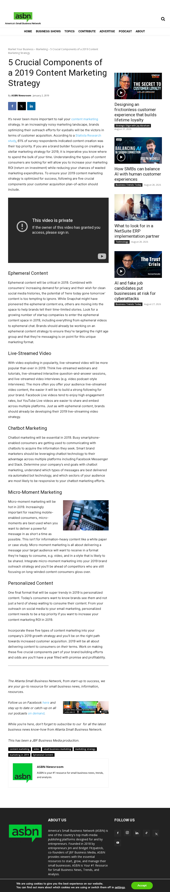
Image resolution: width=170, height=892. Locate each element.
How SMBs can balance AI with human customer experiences (137, 174)
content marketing (84, 119)
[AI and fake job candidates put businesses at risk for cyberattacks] (138, 264)
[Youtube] (117, 843)
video (36, 749)
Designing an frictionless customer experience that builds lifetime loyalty (135, 112)
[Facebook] (12, 106)
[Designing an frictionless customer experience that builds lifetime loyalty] (138, 86)
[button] (163, 19)
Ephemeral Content (43, 754)
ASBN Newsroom (21, 95)
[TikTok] (146, 833)
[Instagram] (127, 832)
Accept (142, 885)
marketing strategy (85, 749)
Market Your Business (20, 49)
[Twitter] (22, 106)
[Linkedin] (31, 106)
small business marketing (57, 749)
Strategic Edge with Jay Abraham (133, 125)
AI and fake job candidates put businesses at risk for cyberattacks (135, 291)
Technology (122, 241)
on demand (36, 713)
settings (120, 887)
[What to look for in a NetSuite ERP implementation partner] (138, 207)
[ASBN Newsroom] (23, 773)
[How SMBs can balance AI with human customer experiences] (138, 150)
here (45, 702)
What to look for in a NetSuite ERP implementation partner (136, 231)
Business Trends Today (128, 184)
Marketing (42, 49)
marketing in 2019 (19, 754)
